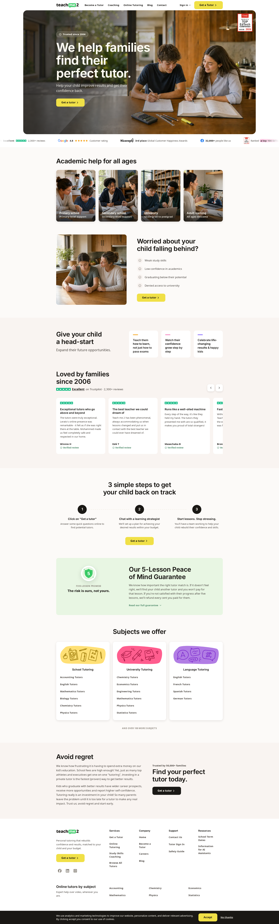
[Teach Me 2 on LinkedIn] (67, 870)
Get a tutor (68, 102)
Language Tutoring (196, 669)
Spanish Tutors (182, 691)
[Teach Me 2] (67, 5)
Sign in (184, 5)
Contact (162, 5)
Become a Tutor (94, 5)
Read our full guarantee (143, 605)
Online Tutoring (133, 5)
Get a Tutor (206, 5)
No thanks (227, 917)
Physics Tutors (68, 712)
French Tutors (181, 684)
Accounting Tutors (71, 677)
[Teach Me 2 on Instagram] (75, 870)
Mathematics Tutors (72, 691)
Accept (208, 917)
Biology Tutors (69, 698)
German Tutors (182, 698)
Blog (150, 5)
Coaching (113, 5)
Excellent (78, 389)
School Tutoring (82, 669)
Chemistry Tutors (70, 705)
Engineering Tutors (128, 691)
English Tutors (68, 684)
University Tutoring (139, 669)
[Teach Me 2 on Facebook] (59, 870)
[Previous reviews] (210, 387)
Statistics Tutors (126, 712)
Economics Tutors (127, 684)
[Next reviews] (219, 387)
